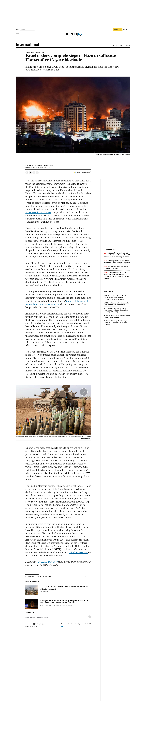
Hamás (46, 617)
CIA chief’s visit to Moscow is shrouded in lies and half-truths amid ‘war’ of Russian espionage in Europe (117, 255)
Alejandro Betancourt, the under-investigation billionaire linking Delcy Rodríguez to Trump (116, 310)
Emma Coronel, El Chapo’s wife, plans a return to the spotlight (117, 316)
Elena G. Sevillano (45, 605)
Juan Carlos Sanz (45, 165)
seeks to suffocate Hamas (38, 212)
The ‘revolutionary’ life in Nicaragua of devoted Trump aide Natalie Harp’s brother (117, 322)
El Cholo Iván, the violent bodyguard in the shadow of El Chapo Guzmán (117, 303)
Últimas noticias (110, 249)
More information (30, 626)
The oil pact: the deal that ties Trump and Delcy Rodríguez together (117, 262)
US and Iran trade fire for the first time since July (116, 267)
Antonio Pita (31, 165)
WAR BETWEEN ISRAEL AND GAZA (35, 52)
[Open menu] (17, 34)
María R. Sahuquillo (57, 605)
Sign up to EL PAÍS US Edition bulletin (39, 576)
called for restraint (78, 552)
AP (41, 592)
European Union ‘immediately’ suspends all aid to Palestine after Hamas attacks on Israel (64, 602)
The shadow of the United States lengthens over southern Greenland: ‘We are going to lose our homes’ (116, 275)
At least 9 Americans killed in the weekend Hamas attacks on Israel (64, 588)
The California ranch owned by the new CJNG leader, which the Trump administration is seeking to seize (117, 297)
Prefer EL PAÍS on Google (83, 172)
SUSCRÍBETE (117, 29)
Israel (27, 617)
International (27, 45)
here (62, 626)
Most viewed (108, 291)
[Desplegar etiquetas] (89, 616)
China (120, 45)
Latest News (126, 45)
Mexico (115, 45)
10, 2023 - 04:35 (43, 167)
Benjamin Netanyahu (36, 617)
